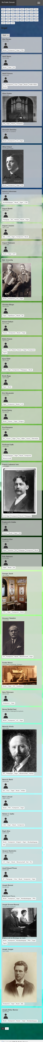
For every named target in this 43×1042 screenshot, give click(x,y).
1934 (22, 15)
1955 (8, 23)
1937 (36, 15)
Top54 (5, 352)
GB (4, 123)
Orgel (18, 50)
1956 (12, 23)
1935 (26, 15)
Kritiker (23, 790)
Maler (23, 438)
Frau (18, 438)
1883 (31, 9)
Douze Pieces (10, 896)
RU (31, 862)
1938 (3, 17)
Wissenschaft (7, 458)
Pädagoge (6, 219)
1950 (22, 20)
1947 (8, 20)
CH (17, 141)
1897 (3, 12)
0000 (3, 9)
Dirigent (21, 421)
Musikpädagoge (8, 202)
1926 (36, 12)
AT (3, 879)
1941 (17, 17)
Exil (27, 862)
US (10, 350)
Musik (5, 50)
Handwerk (19, 123)
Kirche (5, 87)
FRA (22, 50)
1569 (12, 9)
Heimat (16, 219)
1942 (22, 17)
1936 (31, 15)
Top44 (5, 943)
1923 (22, 12)
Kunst (28, 438)
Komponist (11, 50)
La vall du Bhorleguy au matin (15, 938)
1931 (12, 15)
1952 (31, 20)
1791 (17, 9)
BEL (4, 237)
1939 (8, 17)
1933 (17, 15)
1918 (12, 12)
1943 (26, 17)
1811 (22, 9)
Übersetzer (35, 438)
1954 (3, 23)
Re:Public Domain (8, 2)
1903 (8, 12)
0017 (8, 9)
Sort (5, 35)
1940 (12, 17)
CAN (26, 202)
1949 (17, 20)
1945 (36, 17)
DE (14, 67)
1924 (26, 12)
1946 (3, 20)
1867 (26, 9)
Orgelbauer (11, 315)
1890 (36, 9)
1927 (3, 15)
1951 (26, 20)
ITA (4, 656)
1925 (31, 12)
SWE (4, 370)
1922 (17, 12)
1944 (31, 17)
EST (14, 254)
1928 (8, 15)
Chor (16, 84)
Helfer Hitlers (33, 84)
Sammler (10, 550)
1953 (36, 20)
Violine (5, 350)
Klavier (5, 333)
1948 (12, 20)
